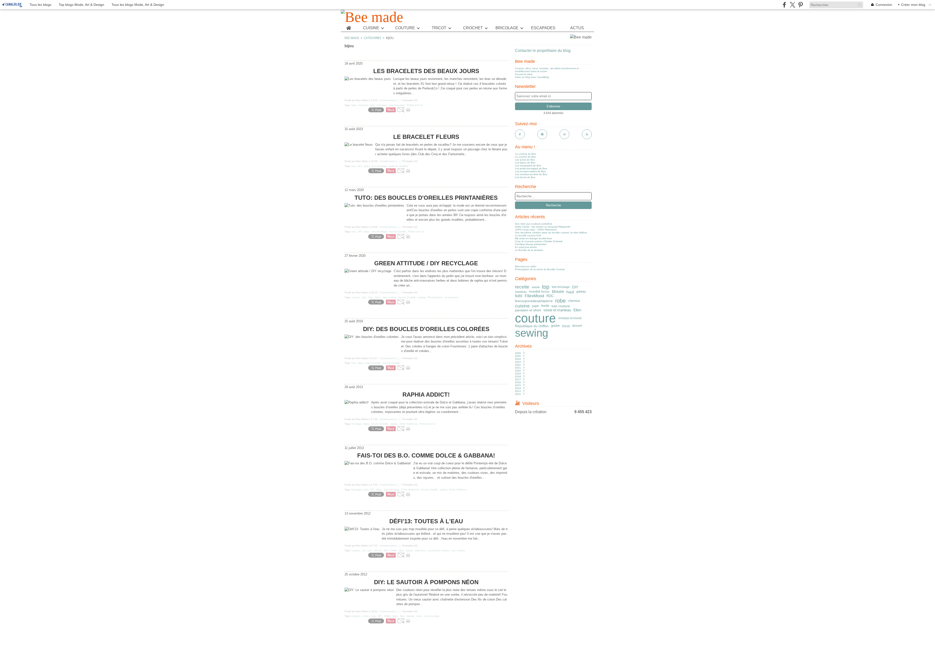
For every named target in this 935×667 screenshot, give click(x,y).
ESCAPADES (543, 28)
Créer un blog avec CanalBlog (532, 77)
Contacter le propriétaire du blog (542, 50)
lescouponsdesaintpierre (534, 301)
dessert (577, 325)
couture (535, 318)
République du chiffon (532, 326)
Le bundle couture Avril (528, 235)
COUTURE (405, 28)
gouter (555, 325)
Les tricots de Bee (525, 177)
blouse (558, 292)
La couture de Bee (525, 153)
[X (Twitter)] (792, 5)
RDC (550, 296)
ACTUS (577, 28)
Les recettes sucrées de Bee (531, 174)
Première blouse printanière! (531, 244)
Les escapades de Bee (528, 165)
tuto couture (561, 306)
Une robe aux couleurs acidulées (533, 223)
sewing (531, 333)
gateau (581, 291)
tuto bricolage (561, 287)
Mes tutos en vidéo (525, 266)
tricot (566, 326)
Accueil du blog (523, 74)
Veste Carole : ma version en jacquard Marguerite (542, 226)
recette (522, 287)
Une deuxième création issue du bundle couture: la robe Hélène (551, 232)
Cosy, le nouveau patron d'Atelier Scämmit (538, 241)
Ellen (577, 310)
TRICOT (439, 28)
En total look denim (526, 247)
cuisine (522, 306)
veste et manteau (557, 310)
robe (560, 301)
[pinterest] (800, 5)
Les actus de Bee (525, 159)
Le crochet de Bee (525, 156)
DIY (575, 287)
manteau (521, 291)
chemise (574, 300)
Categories (372, 38)
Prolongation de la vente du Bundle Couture (540, 269)
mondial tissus (539, 291)
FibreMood (534, 296)
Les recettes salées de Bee (530, 171)
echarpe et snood (569, 318)
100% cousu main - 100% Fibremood (536, 229)
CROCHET (473, 28)
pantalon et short (528, 310)
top (545, 287)
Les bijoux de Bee (525, 162)
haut (570, 292)
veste (536, 287)
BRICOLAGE (507, 28)
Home (348, 26)
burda (545, 305)
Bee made (352, 38)
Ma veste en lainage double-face (533, 238)
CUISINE (371, 28)
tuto (518, 296)
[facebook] (784, 5)
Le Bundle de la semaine (529, 250)
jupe (535, 306)
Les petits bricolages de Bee (531, 168)
